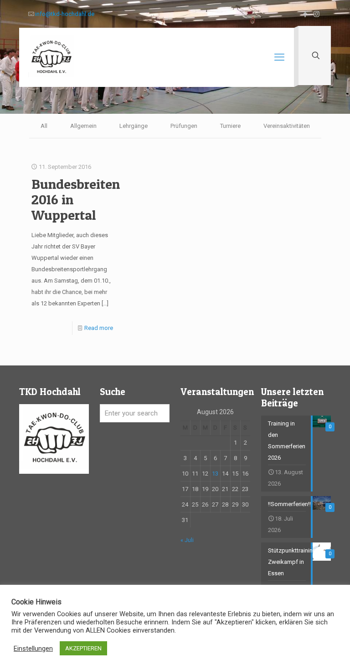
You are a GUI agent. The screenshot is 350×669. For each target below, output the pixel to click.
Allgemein (83, 125)
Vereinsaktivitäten (286, 125)
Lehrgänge (133, 125)
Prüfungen (183, 125)
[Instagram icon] (316, 14)
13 (215, 473)
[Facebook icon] (305, 14)
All (44, 125)
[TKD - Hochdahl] (51, 57)
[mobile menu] (279, 57)
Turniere (230, 125)
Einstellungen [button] (33, 648)
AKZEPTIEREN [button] (83, 648)
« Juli (187, 540)
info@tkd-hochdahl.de (64, 13)
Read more (98, 327)
